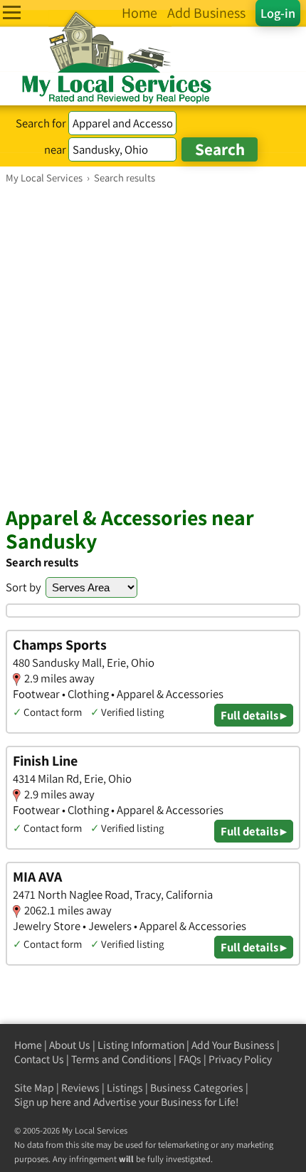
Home (28, 1045)
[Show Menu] (12, 12)
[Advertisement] (153, 344)
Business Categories (196, 1087)
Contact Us (39, 1059)
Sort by (23, 587)
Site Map (34, 1087)
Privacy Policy (240, 1059)
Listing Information (140, 1045)
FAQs (190, 1059)
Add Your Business (233, 1045)
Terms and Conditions (121, 1059)
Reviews (80, 1087)
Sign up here (42, 1102)
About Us (69, 1045)
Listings (125, 1087)
